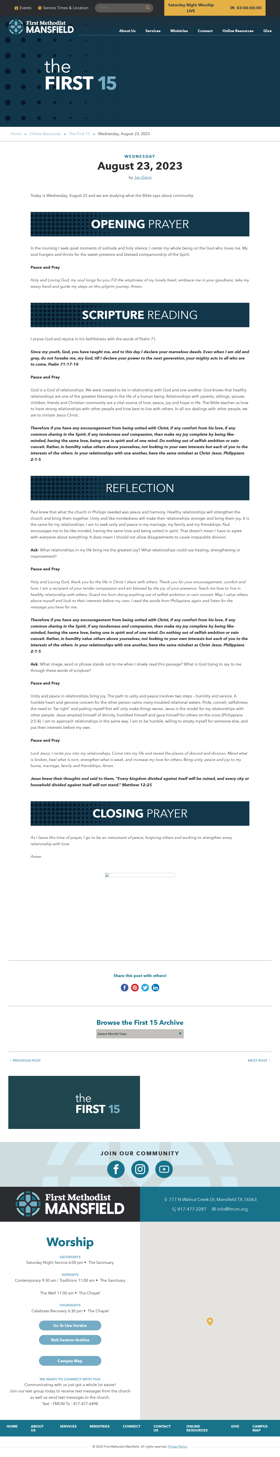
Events (26, 8)
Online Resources (238, 31)
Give (267, 31)
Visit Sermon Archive (70, 1340)
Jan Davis (143, 177)
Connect (205, 31)
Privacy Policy (177, 1446)
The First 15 (79, 133)
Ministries (179, 31)
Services (153, 31)
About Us (127, 31)
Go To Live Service (70, 1325)
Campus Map (70, 1361)
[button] (211, 1321)
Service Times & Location (65, 8)
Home (15, 133)
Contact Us (162, 1428)
